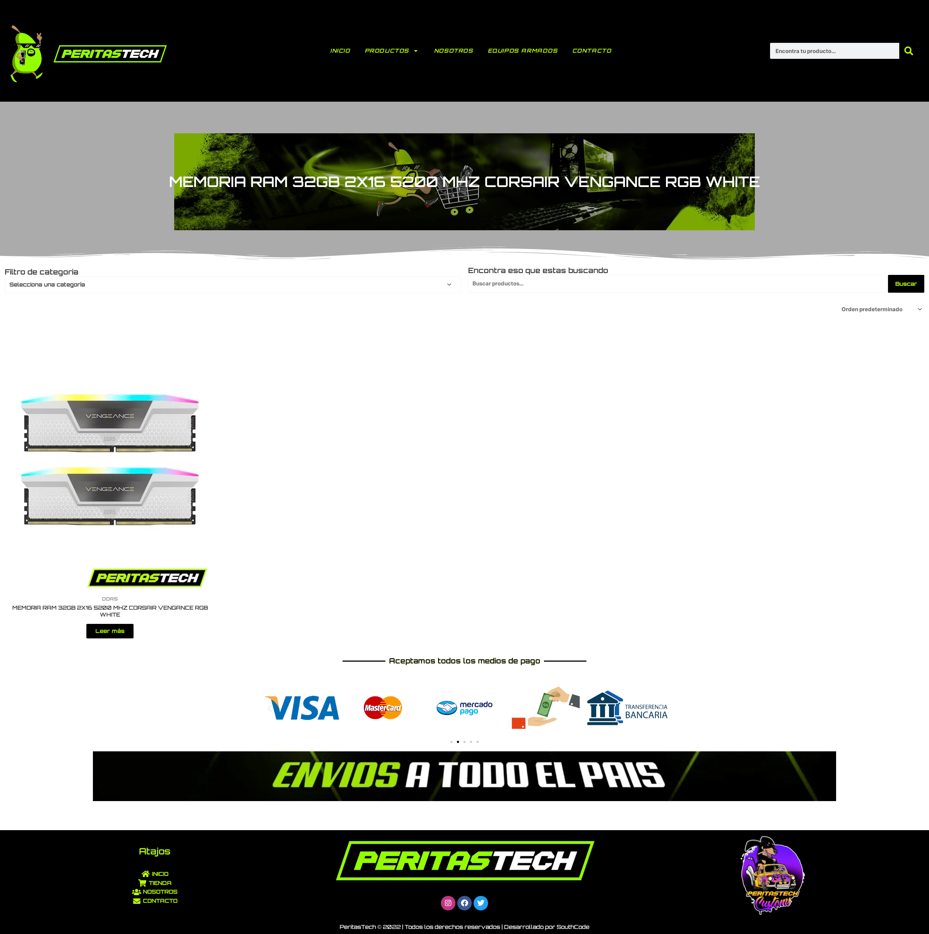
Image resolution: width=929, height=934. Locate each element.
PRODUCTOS (387, 50)
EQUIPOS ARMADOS (523, 50)
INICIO (340, 50)
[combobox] (233, 284)
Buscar (906, 283)
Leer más (109, 631)
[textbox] (229, 284)
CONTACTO (591, 50)
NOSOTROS (453, 50)
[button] (269, 707)
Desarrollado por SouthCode (546, 926)
